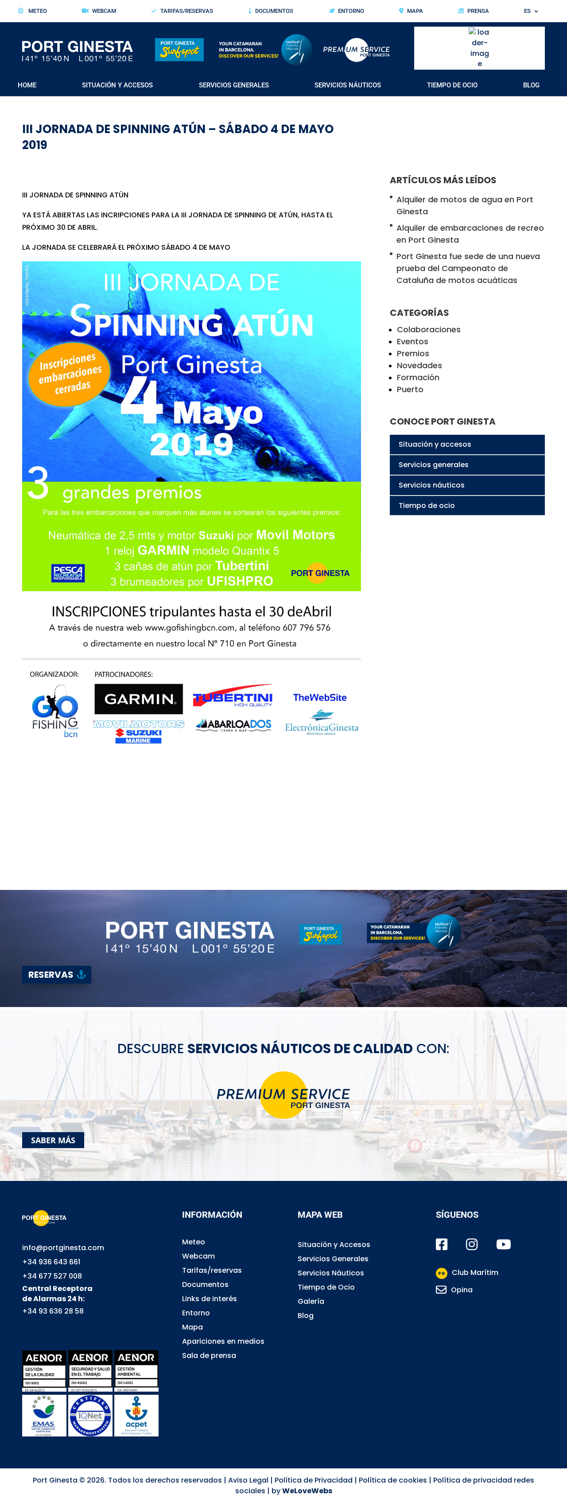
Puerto (410, 389)
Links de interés (209, 1299)
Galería (311, 1301)
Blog (531, 85)
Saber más (53, 1140)
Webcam (104, 11)
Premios (413, 353)
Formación (418, 377)
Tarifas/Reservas (186, 11)
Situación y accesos (435, 444)
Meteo (37, 11)
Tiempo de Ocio (452, 85)
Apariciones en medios (223, 1341)
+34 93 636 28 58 (53, 1311)
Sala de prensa (209, 1355)
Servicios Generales (234, 85)
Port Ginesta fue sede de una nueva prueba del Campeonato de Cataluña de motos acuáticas (468, 268)
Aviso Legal (248, 1480)
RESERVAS (51, 974)
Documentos (274, 11)
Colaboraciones (429, 329)
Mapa (415, 11)
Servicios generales (434, 465)
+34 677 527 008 (52, 1276)
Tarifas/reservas (212, 1270)
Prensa (478, 11)
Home (27, 85)
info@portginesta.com (63, 1248)
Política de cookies (393, 1480)
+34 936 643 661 (51, 1262)
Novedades (419, 365)
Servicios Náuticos (348, 85)
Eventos (412, 341)
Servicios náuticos (432, 485)
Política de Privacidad (314, 1480)
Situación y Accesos (117, 85)
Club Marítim (468, 1272)
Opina (462, 1290)
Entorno (351, 11)
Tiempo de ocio (427, 505)
